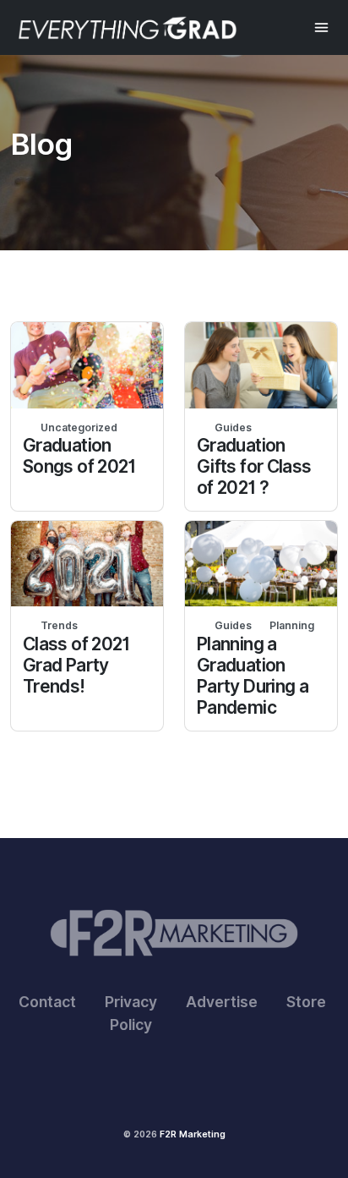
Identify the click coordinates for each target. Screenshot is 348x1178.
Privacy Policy (131, 1013)
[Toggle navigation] (321, 27)
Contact (47, 1002)
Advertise (222, 1002)
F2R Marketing (193, 1134)
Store (306, 1002)
